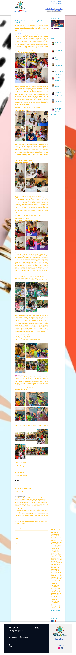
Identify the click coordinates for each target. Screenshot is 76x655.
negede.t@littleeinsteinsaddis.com (19, 640)
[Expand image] (20, 60)
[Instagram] (59, 648)
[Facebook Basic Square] (52, 621)
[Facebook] (62, 648)
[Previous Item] (53, 23)
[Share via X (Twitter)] (17, 528)
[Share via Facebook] (15, 528)
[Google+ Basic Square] (55, 621)
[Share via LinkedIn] (20, 528)
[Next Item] (61, 23)
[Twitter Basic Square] (53, 621)
